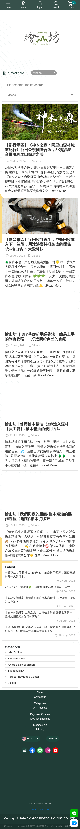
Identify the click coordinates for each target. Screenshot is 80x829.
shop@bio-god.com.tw (40, 809)
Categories (40, 703)
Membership (40, 725)
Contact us (40, 697)
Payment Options (40, 714)
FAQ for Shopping (40, 719)
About (40, 692)
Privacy (40, 729)
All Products (40, 708)
